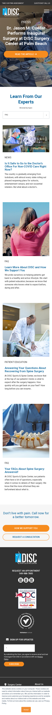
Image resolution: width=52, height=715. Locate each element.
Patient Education (16, 362)
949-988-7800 (26, 573)
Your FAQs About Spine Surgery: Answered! (25, 470)
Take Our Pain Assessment (13, 3)
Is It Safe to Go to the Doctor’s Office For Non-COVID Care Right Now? (25, 166)
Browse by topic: (26, 108)
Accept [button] (26, 709)
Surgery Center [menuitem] (15, 684)
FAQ (7, 261)
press (26, 22)
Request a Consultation (26, 537)
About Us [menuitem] (39, 684)
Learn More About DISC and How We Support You (25, 269)
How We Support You (26, 528)
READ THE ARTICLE (24, 54)
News (8, 157)
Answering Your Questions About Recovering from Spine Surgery (25, 369)
